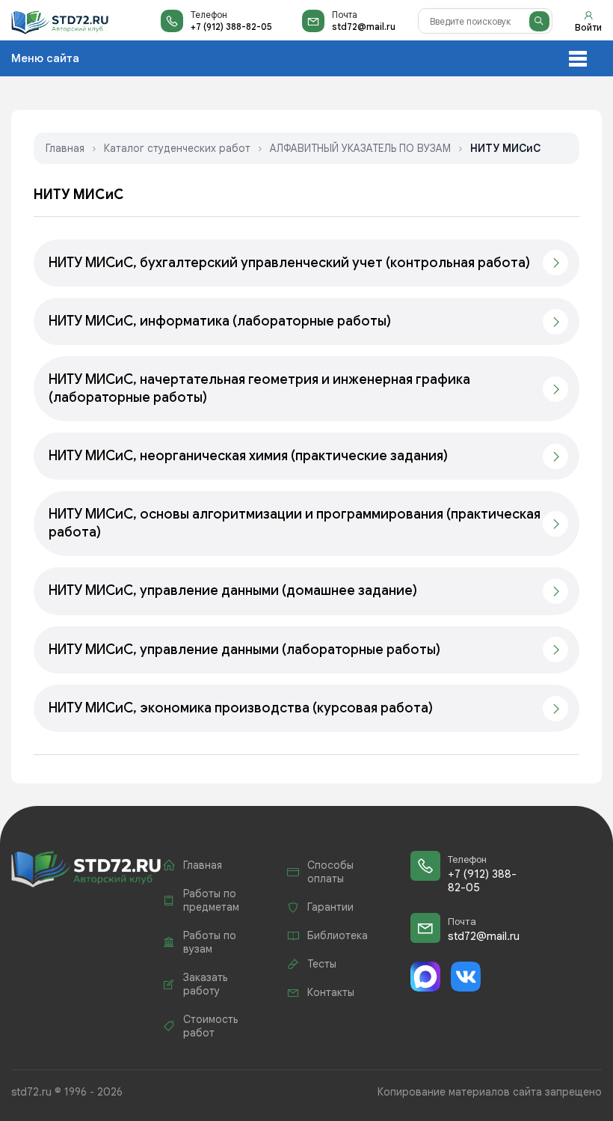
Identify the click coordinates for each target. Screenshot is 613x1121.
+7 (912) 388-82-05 (231, 26)
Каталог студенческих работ (177, 148)
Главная (65, 148)
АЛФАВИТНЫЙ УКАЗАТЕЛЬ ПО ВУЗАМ (360, 148)
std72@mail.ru (363, 26)
